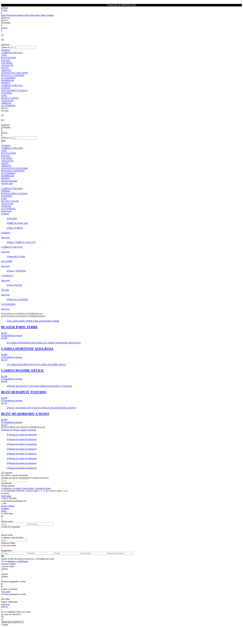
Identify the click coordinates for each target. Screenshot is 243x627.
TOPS (4, 55)
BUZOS (5, 68)
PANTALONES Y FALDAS (14, 90)
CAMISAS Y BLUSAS (12, 52)
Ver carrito (5, 591)
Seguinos (32, 430)
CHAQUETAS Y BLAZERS (14, 73)
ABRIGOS (6, 70)
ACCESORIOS (8, 78)
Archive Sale (29, 15)
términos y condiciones (18, 561)
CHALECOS (7, 65)
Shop (3, 15)
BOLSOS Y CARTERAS (12, 75)
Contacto (50, 15)
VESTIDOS (6, 63)
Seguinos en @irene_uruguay (14, 430)
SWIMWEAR (7, 80)
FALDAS (5, 60)
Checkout (5, 604)
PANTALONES (8, 57)
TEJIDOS (5, 50)
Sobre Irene (40, 15)
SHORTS (5, 83)
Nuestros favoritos (14, 15)
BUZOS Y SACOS (10, 98)
